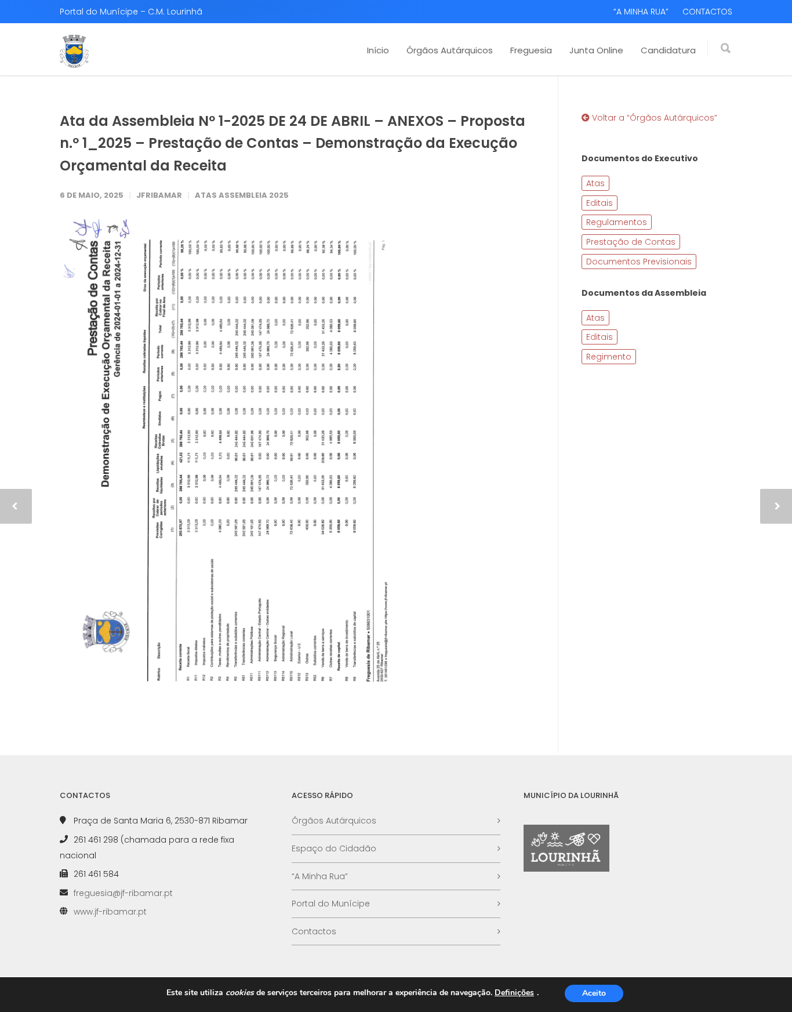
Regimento (608, 356)
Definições (514, 993)
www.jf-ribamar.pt (110, 911)
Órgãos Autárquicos (449, 50)
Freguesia (531, 50)
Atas (595, 183)
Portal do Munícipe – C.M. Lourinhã (131, 11)
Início (378, 50)
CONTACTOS (707, 12)
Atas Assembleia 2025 (242, 195)
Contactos (314, 931)
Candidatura (668, 50)
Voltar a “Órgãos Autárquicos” (653, 118)
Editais (599, 203)
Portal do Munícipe (331, 903)
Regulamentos (616, 222)
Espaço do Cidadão (334, 848)
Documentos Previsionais (639, 261)
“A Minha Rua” (320, 876)
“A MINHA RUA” (641, 12)
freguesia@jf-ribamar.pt (123, 893)
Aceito (594, 993)
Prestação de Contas (630, 242)
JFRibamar (159, 195)
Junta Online (596, 50)
